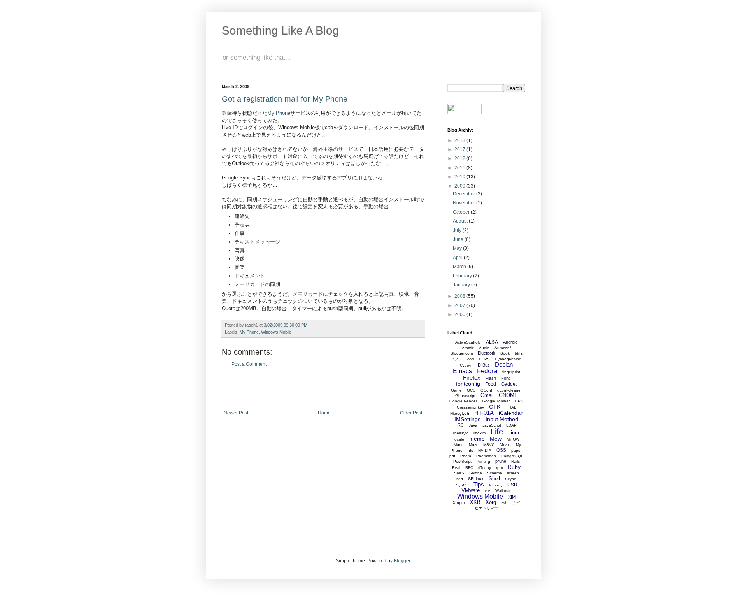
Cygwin (466, 365)
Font (505, 378)
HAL (512, 407)
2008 (460, 296)
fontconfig (468, 384)
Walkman (503, 490)
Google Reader (463, 401)
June (459, 239)
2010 (460, 176)
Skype (510, 479)
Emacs (462, 371)
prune (500, 461)
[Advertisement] (322, 388)
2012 (460, 158)
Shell (494, 478)
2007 (460, 305)
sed (459, 479)
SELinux (476, 478)
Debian (504, 364)
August (461, 221)
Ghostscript (465, 395)
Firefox (471, 377)
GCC (471, 390)
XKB (475, 502)
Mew (496, 438)
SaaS (459, 473)
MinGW (513, 439)
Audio (484, 348)
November (464, 202)
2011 (460, 167)
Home (324, 413)
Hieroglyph (459, 413)
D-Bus (484, 365)
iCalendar (511, 413)
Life (497, 431)
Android (510, 342)
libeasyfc (460, 433)
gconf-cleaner (509, 390)
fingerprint (511, 372)
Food (490, 384)
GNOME (508, 395)
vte (487, 490)
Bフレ (457, 359)
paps (515, 450)
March (460, 266)
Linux (514, 432)
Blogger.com (462, 353)
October (462, 212)
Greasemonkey (470, 407)
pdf (452, 456)
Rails (515, 461)
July (458, 230)
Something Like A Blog (280, 30)
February (463, 276)
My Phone (278, 113)
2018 (460, 140)
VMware (470, 490)
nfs (470, 450)
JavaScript (491, 425)
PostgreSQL (512, 456)
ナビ (516, 502)
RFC (469, 467)
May (458, 248)
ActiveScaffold (468, 342)
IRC (460, 425)
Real (456, 467)
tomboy (495, 485)
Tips (478, 484)
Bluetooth (486, 353)
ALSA (492, 342)
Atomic (468, 348)
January (462, 285)
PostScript (462, 461)
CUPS (484, 359)
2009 (460, 186)
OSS (501, 450)
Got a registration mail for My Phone (284, 99)
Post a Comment (249, 364)
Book (505, 353)
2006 (460, 314)
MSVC (488, 444)
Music (505, 444)
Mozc (473, 444)
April (458, 257)
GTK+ (496, 407)
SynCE (462, 485)
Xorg (491, 502)
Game (456, 390)
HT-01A (484, 412)
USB (512, 485)
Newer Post (236, 413)
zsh (504, 502)
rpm (499, 467)
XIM (512, 497)
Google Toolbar (496, 401)
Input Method (502, 419)
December (464, 194)
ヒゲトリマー (486, 508)
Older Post (411, 413)
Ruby (514, 467)
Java (473, 425)
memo (477, 438)
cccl (470, 359)
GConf (486, 390)
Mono (459, 444)
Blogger (402, 561)
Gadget (509, 384)
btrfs (519, 353)
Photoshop (486, 456)
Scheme (494, 473)
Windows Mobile (276, 332)
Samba (475, 473)
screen (513, 473)
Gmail (487, 395)
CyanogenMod (508, 359)
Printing (483, 461)
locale (459, 439)
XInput (459, 502)
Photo (465, 456)
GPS (519, 401)
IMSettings (467, 419)
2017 (460, 149)
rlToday (484, 467)
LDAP (511, 425)
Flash (491, 378)
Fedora (487, 371)
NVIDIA (484, 450)
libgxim (479, 433)
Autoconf (502, 348)
